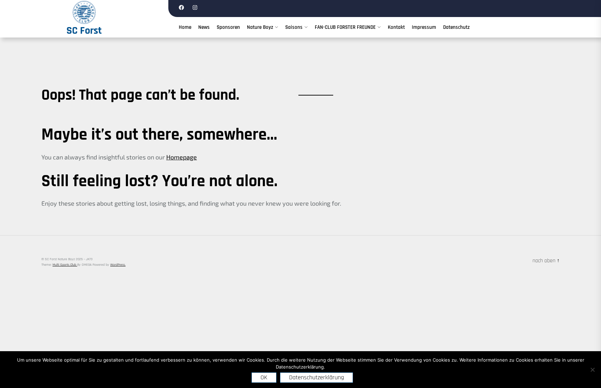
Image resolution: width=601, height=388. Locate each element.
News (204, 27)
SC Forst (84, 30)
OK (264, 377)
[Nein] (592, 369)
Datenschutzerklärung (316, 377)
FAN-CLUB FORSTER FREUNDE (345, 27)
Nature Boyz (260, 27)
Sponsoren (228, 27)
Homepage (181, 157)
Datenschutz (456, 27)
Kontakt (396, 27)
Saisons (294, 27)
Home (185, 27)
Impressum (424, 27)
